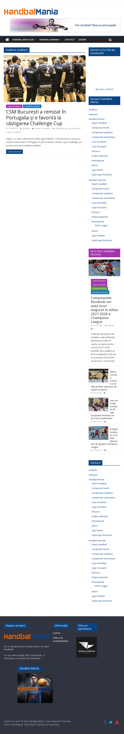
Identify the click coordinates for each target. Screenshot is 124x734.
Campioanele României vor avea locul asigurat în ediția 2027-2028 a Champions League (104, 309)
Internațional (98, 160)
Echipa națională (100, 155)
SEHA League (101, 225)
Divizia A (96, 151)
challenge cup (61, 128)
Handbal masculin (23, 39)
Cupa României (99, 141)
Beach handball (99, 123)
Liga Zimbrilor (98, 235)
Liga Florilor (97, 169)
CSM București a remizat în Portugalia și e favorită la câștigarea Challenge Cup (36, 117)
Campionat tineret (100, 127)
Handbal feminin (49, 39)
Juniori (95, 165)
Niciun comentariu (42, 128)
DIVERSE (93, 109)
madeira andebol (13, 132)
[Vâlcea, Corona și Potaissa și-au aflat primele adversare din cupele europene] (98, 370)
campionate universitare (103, 137)
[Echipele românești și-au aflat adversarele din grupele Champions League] (98, 427)
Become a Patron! (104, 89)
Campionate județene (102, 132)
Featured (93, 114)
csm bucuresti (74, 128)
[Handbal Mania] (7, 39)
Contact (70, 39)
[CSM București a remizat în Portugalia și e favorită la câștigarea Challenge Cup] (45, 57)
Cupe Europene (14, 106)
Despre (82, 39)
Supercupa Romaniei (102, 174)
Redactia (27, 128)
